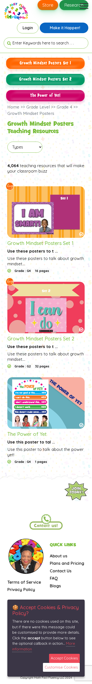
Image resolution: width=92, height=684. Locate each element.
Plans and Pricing (67, 563)
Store (47, 5)
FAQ (54, 578)
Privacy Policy (21, 589)
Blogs (55, 585)
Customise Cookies (61, 667)
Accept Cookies (64, 658)
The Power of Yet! (45, 95)
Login (28, 27)
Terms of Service (24, 582)
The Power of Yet (27, 434)
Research (73, 5)
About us (58, 555)
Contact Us (60, 570)
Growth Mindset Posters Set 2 (45, 79)
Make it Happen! (65, 27)
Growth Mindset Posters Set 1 (45, 63)
